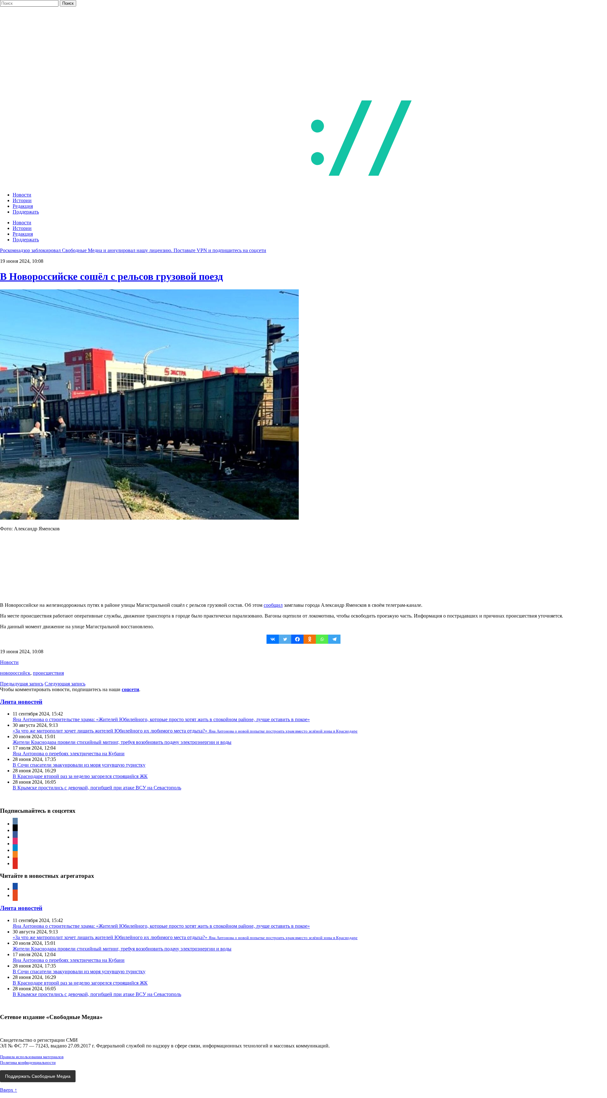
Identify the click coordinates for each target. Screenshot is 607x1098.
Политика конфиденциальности (28, 1062)
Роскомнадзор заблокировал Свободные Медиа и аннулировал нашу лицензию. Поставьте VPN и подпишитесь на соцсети (133, 250)
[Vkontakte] (273, 639)
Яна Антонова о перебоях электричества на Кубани (69, 753)
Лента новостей (21, 701)
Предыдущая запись (21, 683)
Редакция (23, 206)
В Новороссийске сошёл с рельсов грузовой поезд (111, 276)
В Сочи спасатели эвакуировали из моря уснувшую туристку (79, 765)
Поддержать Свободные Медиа (38, 1076)
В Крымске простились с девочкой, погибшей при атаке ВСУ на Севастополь (97, 787)
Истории (22, 200)
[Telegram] (334, 639)
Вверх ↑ (8, 1090)
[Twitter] (285, 639)
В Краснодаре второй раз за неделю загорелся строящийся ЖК (80, 776)
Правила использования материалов (32, 1056)
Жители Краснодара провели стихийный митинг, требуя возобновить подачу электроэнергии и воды (122, 742)
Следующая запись (65, 683)
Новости (22, 194)
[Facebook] (297, 639)
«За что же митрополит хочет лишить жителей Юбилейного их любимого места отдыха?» (185, 730)
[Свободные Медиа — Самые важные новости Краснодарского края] (262, 184)
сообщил (273, 605)
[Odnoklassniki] (310, 639)
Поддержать (26, 211)
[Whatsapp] (322, 639)
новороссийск (15, 673)
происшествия (48, 673)
